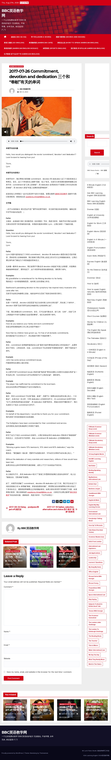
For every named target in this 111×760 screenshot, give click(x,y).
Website (7, 658)
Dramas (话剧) (93, 209)
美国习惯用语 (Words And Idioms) (70, 37)
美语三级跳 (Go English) (14, 43)
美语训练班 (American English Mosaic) (21, 48)
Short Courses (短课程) (97, 316)
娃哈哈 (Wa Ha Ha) (18, 37)
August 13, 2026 (14, 714)
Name (7, 631)
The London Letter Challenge (95, 623)
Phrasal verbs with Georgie (95, 577)
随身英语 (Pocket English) (94, 413)
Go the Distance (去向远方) (97, 271)
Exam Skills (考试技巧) (96, 256)
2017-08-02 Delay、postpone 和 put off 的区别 (24, 508)
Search (90, 136)
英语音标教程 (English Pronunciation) (96, 405)
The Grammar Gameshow (93, 617)
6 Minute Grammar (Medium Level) (95, 435)
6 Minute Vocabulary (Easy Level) (96, 441)
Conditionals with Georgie (95, 494)
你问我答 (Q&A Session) (16, 66)
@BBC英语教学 (61, 194)
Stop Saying (93, 599)
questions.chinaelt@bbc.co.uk (38, 197)
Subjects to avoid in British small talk (95, 605)
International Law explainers (94, 547)
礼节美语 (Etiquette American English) (22, 54)
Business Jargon (94, 488)
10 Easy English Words (96, 454)
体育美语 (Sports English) (54, 48)
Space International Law (97, 595)
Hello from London (95, 541)
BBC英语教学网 (25, 89)
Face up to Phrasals (96, 525)
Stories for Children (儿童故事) (97, 323)
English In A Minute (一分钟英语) (97, 240)
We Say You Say (94, 655)
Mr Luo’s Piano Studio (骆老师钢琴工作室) (95, 751)
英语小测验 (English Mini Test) (95, 397)
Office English (93, 571)
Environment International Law (94, 513)
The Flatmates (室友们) (96, 338)
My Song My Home (95, 567)
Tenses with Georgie (96, 611)
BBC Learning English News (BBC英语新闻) (96, 202)
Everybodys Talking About (95, 519)
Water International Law (97, 650)
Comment (8, 587)
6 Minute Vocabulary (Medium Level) (96, 448)
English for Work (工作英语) (96, 224)
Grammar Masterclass (96, 537)
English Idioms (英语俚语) (96, 232)
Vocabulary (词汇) (94, 344)
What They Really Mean (97, 659)
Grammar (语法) (93, 278)
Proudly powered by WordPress (13, 753)
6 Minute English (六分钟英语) (96, 186)
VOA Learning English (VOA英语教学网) (96, 755)
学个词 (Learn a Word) (41, 37)
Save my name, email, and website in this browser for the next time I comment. (39, 672)
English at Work (94, 500)
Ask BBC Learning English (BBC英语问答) (96, 194)
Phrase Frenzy (93, 583)
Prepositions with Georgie (95, 589)
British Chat (92, 484)
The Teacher (93, 641)
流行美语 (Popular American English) (88, 48)
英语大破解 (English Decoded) (95, 389)
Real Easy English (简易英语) (97, 301)
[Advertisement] (97, 97)
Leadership (92, 557)
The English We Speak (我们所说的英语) (96, 331)
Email (7, 645)
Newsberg (33, 753)
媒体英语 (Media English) (93, 381)
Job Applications (94, 553)
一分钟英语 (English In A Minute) (96, 351)
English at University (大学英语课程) (95, 216)
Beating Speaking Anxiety (94, 471)
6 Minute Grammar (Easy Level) (95, 428)
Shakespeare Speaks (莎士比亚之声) (96, 309)
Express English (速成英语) (97, 262)
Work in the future (95, 664)
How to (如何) (93, 284)
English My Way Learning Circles (94, 506)
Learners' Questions (96, 562)
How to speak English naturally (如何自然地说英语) (96, 291)
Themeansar (43, 753)
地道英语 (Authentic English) (95, 373)
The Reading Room (95, 636)
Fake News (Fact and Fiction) (96, 531)
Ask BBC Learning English (95, 460)
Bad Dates (92, 465)
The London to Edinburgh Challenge (96, 630)
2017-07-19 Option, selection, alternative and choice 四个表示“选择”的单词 (58, 509)
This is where (93, 645)
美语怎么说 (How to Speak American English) (77, 43)
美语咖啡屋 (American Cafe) (41, 43)
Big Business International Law (94, 478)
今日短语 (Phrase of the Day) (97, 359)
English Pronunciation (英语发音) (96, 249)
